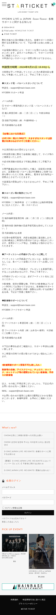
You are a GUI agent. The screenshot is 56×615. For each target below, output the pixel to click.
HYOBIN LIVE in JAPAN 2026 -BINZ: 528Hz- (40, 572)
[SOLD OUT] (14, 550)
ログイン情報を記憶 (13, 508)
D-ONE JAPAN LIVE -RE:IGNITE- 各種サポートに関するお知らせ (27, 453)
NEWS (18, 31)
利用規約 (14, 600)
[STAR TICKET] (28, 8)
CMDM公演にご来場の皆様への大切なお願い (23, 436)
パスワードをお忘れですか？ (14, 519)
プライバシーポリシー (28, 604)
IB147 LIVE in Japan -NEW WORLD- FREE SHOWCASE (14, 556)
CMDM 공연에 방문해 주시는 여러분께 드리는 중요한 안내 (27, 443)
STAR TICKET (27, 31)
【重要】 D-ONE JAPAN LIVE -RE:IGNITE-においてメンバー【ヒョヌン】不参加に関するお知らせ (27, 462)
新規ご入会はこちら (10, 522)
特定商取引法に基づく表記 (34, 600)
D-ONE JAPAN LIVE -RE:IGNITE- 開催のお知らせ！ (27, 470)
